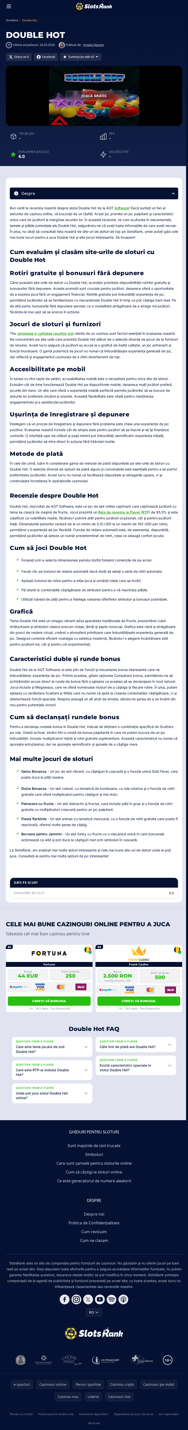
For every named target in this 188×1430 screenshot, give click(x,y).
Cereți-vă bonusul (49, 1001)
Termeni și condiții (20, 1420)
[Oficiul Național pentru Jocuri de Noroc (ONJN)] (20, 1366)
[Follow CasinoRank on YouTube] (99, 1305)
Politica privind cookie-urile (55, 1420)
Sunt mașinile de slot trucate (93, 1151)
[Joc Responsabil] (104, 1366)
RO (90, 1318)
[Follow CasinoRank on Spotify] (111, 1305)
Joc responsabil (167, 1420)
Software (121, 208)
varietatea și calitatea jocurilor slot (45, 333)
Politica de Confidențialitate (93, 1228)
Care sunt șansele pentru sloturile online (93, 1169)
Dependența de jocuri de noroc (132, 1420)
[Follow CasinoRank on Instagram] (75, 1305)
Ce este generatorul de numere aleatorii (93, 1186)
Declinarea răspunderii (92, 1420)
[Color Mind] (71, 1366)
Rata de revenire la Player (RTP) (124, 512)
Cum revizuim (93, 1237)
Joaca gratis (94, 95)
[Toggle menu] (9, 6)
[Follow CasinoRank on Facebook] (64, 1305)
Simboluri (93, 1160)
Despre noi (93, 1220)
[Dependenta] (140, 1366)
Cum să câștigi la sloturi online (93, 1178)
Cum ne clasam (93, 1246)
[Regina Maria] (43, 1366)
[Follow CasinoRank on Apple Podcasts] (122, 1305)
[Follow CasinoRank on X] (87, 1305)
